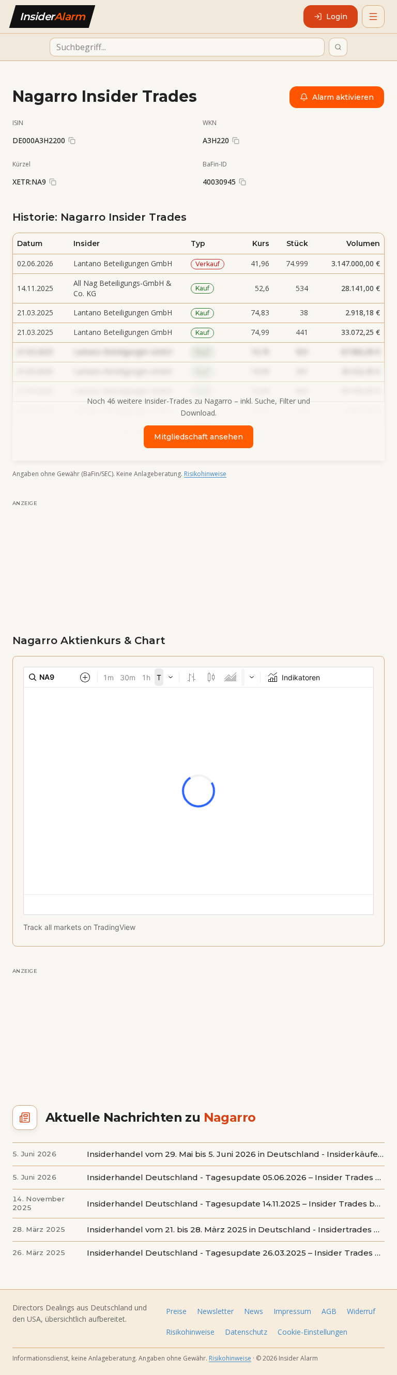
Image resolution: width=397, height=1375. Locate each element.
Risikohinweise (205, 473)
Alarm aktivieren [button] (343, 97)
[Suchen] (338, 47)
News (253, 1311)
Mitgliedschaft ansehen (198, 436)
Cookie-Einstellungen (312, 1332)
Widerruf (361, 1311)
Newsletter (215, 1311)
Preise (176, 1311)
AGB (329, 1311)
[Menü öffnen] (373, 16)
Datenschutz (246, 1332)
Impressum (292, 1311)
